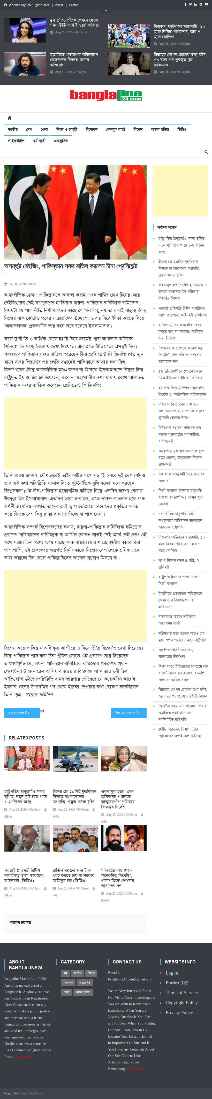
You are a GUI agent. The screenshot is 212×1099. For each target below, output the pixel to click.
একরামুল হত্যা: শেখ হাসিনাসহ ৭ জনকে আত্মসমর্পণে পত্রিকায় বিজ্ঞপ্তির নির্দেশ (117, 799)
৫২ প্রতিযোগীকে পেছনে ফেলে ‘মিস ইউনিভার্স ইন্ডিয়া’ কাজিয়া (74, 23)
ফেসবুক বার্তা (115, 129)
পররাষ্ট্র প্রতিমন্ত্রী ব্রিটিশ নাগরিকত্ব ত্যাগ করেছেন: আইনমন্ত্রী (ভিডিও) (24, 876)
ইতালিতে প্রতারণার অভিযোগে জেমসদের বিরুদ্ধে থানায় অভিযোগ (74, 60)
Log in (172, 973)
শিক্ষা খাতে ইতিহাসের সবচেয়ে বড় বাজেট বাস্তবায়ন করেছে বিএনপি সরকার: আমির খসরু (183, 673)
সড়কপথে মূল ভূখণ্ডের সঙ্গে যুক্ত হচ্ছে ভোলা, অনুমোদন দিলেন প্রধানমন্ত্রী (181, 457)
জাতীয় (13, 129)
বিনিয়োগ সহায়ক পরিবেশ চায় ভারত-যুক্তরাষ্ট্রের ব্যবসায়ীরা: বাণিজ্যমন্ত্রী (179, 434)
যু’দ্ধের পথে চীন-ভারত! (24, 713)
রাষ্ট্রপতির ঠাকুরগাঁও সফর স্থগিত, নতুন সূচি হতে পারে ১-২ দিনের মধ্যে (25, 797)
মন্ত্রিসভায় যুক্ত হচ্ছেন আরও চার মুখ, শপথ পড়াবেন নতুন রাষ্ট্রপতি (182, 637)
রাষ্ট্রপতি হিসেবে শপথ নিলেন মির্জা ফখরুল (179, 580)
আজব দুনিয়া (160, 129)
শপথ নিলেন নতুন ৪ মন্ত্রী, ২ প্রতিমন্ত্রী (178, 564)
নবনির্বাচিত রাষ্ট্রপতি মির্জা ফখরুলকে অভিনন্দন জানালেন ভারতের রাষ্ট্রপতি (180, 520)
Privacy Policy (179, 1012)
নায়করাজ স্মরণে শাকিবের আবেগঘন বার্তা (176, 620)
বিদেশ (138, 129)
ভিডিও (182, 129)
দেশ (29, 129)
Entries (177, 983)
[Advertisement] (75, 433)
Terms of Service (182, 992)
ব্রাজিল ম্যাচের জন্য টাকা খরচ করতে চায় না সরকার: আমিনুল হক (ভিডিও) (74, 876)
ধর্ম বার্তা (39, 141)
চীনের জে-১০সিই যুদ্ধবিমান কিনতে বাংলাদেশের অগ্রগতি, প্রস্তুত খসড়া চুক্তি (74, 797)
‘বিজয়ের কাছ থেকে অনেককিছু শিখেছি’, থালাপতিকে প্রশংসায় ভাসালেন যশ (117, 878)
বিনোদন (91, 129)
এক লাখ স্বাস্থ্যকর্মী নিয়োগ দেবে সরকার (181, 477)
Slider (8, 817)
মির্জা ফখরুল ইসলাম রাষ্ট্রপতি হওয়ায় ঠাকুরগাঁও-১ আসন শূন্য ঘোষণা (180, 497)
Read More (22, 1057)
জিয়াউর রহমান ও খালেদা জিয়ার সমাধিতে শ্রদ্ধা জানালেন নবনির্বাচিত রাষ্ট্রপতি (182, 712)
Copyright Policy (182, 1002)
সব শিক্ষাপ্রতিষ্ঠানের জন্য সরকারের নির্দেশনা (175, 653)
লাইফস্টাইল (16, 141)
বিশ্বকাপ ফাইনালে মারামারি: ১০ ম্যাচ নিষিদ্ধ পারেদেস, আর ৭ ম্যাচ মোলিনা (179, 32)
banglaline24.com (32, 1093)
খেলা (44, 129)
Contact (73, 5)
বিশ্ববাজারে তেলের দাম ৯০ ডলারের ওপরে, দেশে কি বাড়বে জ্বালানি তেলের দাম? (181, 411)
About (59, 5)
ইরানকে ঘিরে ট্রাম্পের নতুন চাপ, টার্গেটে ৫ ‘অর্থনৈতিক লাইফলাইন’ (182, 391)
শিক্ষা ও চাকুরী (66, 129)
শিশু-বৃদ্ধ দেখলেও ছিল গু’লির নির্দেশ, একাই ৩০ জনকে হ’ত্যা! (131, 713)
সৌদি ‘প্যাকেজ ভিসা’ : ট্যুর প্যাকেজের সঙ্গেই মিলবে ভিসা (179, 733)
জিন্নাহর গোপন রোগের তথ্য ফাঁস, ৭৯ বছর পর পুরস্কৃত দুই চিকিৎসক (180, 60)
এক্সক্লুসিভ (61, 141)
